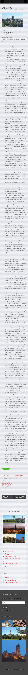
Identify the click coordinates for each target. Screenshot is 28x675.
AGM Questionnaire (9, 566)
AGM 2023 (7, 554)
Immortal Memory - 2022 (10, 556)
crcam (4, 34)
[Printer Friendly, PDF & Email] (6, 469)
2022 (6, 561)
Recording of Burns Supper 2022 (12, 558)
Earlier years (7, 560)
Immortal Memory (18, 475)
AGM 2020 (7, 565)
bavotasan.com (20, 671)
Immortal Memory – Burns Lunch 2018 (7, 483)
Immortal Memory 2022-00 (11, 563)
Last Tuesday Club (9, 551)
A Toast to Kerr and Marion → (20, 497)
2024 (6, 553)
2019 (4, 30)
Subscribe (5, 607)
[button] (9, 519)
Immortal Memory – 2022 (10, 579)
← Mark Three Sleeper (6, 497)
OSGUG (7, 7)
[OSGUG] (14, 20)
